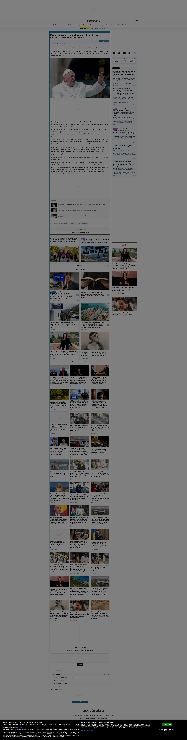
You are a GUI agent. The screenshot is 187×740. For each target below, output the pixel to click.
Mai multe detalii (18, 727)
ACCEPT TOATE (167, 724)
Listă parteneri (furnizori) (87, 730)
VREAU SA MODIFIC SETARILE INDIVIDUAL (167, 730)
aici (38, 733)
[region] (93, 730)
